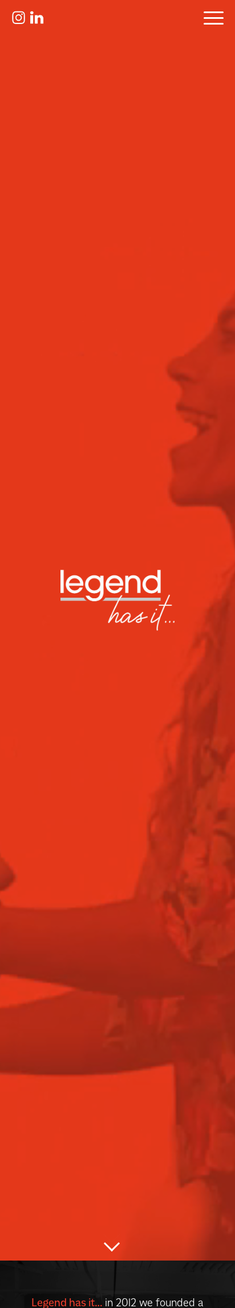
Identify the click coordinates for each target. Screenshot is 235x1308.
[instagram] (18, 21)
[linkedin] (37, 21)
